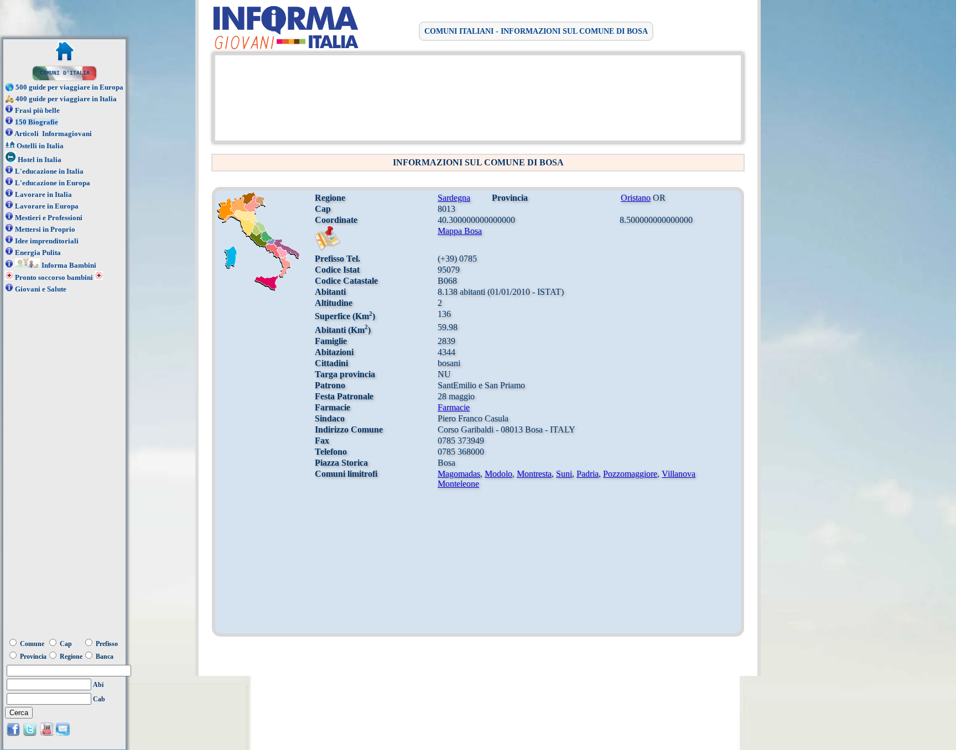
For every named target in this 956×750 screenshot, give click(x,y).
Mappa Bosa (460, 231)
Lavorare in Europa (47, 206)
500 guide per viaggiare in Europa (69, 87)
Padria (587, 473)
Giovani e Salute (40, 289)
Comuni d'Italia (65, 73)
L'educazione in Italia (49, 171)
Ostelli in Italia (40, 146)
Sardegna (454, 197)
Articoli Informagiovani (53, 133)
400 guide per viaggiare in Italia (66, 99)
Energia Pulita (38, 252)
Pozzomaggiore (630, 473)
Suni (564, 473)
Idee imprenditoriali (47, 241)
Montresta (534, 473)
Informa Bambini (68, 265)
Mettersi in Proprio (45, 229)
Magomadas (459, 473)
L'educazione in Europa (52, 183)
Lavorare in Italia (43, 194)
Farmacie (454, 407)
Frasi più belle (37, 110)
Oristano (636, 197)
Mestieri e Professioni (48, 217)
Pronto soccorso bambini (54, 277)
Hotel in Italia (39, 159)
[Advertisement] (475, 96)
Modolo (498, 473)
